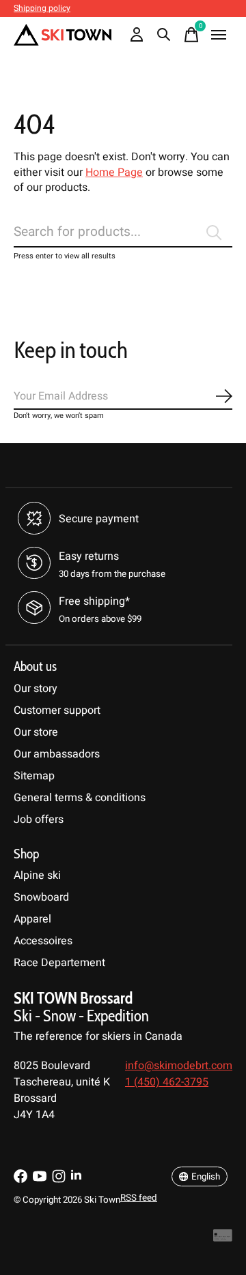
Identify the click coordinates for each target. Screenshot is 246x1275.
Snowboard (41, 897)
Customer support (57, 710)
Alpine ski (37, 875)
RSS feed (138, 1198)
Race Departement (59, 963)
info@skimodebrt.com (178, 1066)
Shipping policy (42, 8)
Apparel (32, 919)
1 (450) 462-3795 (166, 1082)
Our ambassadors (57, 754)
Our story (35, 688)
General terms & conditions (80, 798)
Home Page (114, 172)
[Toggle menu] (218, 34)
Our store (36, 732)
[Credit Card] (222, 1239)
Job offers (39, 819)
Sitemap (34, 776)
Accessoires (43, 941)
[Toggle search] (164, 34)
